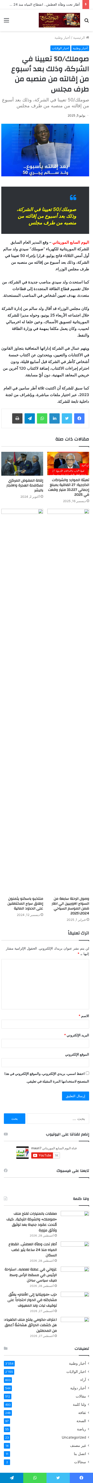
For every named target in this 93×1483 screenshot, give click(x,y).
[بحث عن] (86, 22)
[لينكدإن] (54, 418)
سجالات (80, 1462)
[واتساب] (42, 418)
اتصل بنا (80, 1454)
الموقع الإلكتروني (77, 1054)
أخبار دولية (78, 1388)
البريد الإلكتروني (76, 1035)
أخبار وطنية (62, 37)
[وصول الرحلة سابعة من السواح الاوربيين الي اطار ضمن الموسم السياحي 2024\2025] (68, 701)
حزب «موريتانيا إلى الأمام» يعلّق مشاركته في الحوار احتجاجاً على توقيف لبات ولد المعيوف (32, 1300)
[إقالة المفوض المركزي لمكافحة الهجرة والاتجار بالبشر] (22, 464)
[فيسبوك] (79, 418)
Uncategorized (74, 1437)
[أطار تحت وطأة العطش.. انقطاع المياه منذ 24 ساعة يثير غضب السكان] (75, 1251)
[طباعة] (17, 418)
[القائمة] (6, 22)
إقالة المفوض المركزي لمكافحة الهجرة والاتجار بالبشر (24, 485)
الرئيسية (79, 37)
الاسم (84, 1016)
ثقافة (82, 1413)
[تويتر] (67, 418)
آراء (83, 1380)
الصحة (81, 1421)
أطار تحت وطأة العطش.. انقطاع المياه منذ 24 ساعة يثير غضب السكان (33, 1250)
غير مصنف (78, 1445)
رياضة (81, 1429)
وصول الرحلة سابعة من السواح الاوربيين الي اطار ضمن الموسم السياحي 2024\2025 (70, 906)
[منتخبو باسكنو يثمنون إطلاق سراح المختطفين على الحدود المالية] (22, 701)
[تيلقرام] (30, 418)
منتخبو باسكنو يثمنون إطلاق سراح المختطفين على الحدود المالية (25, 903)
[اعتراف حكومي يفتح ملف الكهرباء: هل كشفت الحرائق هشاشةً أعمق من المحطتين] (75, 1326)
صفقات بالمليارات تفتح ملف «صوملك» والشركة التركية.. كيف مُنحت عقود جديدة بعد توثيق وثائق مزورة (31, 1222)
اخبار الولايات (60, 48)
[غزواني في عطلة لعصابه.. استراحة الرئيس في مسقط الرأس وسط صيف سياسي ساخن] (75, 1276)
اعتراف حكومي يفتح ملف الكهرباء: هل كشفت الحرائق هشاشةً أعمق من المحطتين (30, 1325)
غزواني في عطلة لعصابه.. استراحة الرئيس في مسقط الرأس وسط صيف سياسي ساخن (31, 1275)
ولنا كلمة (79, 1404)
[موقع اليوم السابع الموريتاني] (59, 20)
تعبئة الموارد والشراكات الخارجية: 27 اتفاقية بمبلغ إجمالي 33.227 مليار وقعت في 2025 (68, 487)
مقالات (81, 1396)
